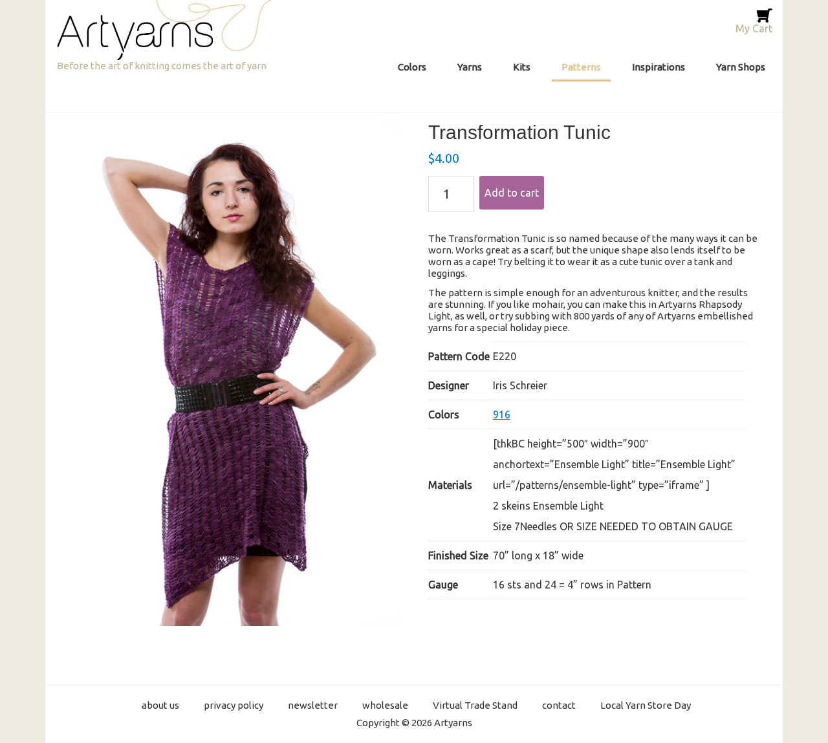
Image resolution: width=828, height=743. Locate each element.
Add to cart (512, 193)
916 (501, 414)
